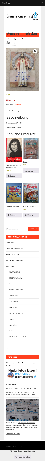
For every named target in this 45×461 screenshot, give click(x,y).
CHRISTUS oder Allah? (16, 278)
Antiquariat (17, 105)
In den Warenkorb (12, 176)
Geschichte (12, 284)
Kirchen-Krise (13, 301)
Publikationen (11, 266)
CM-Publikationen (12, 254)
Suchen (33, 229)
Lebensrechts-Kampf (16, 313)
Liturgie (11, 319)
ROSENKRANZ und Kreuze (17, 337)
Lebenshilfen (13, 307)
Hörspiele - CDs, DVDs (16, 290)
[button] (35, 51)
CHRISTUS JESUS (14, 272)
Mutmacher (13, 325)
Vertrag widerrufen (22, 457)
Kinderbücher (13, 296)
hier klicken (34, 388)
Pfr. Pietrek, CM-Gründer (14, 260)
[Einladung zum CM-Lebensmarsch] (22, 378)
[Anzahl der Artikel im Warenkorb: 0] (8, 349)
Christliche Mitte (18, 446)
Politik (11, 331)
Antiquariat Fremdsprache (15, 249)
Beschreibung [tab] (14, 111)
